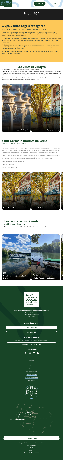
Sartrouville (24, 35)
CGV (31, 447)
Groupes (31, 369)
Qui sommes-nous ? (31, 371)
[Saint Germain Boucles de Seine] (8, 3)
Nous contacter (31, 327)
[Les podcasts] (31, 392)
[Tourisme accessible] (48, 3)
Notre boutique (31, 380)
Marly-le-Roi (38, 34)
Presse (31, 366)
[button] (55, 4)
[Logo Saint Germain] (31, 299)
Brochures (31, 360)
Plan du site (31, 450)
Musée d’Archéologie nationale (14, 40)
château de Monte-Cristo (53, 38)
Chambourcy (10, 35)
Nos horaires (31, 333)
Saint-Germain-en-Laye (49, 34)
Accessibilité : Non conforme (31, 452)
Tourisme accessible (32, 374)
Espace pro (31, 363)
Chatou (32, 34)
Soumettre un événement (31, 377)
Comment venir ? (31, 438)
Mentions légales (31, 445)
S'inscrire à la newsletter (31, 344)
